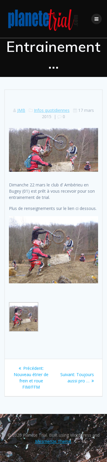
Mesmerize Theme (53, 441)
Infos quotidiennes (52, 110)
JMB (21, 110)
